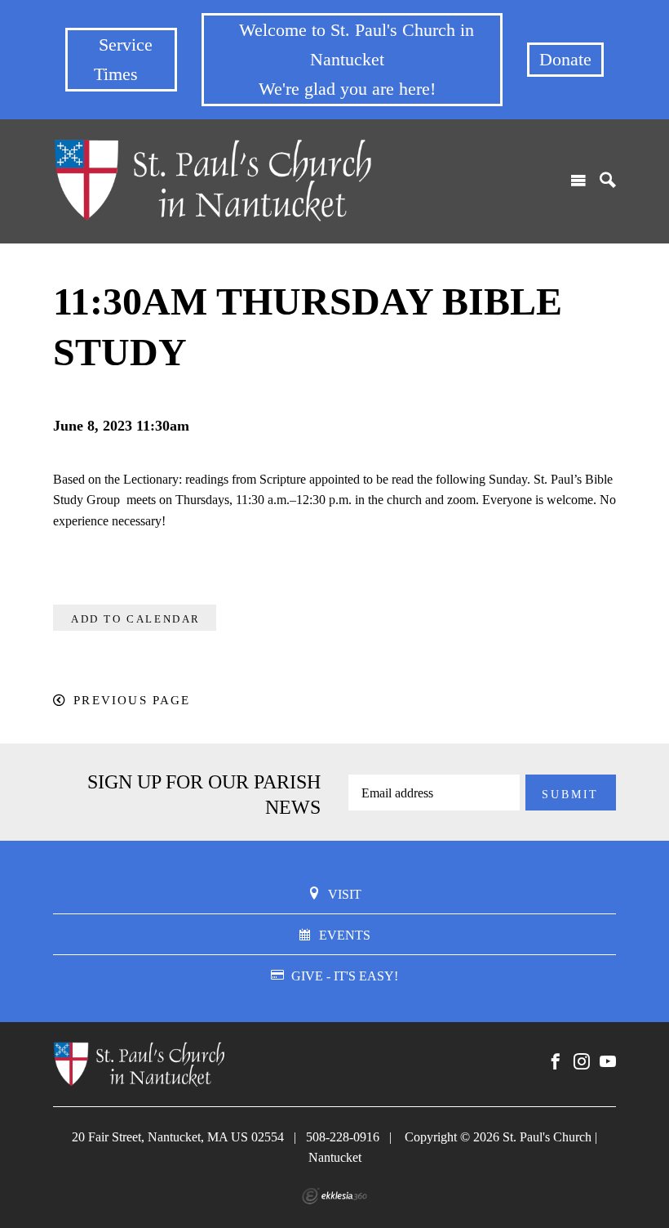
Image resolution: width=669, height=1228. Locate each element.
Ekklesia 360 (334, 1196)
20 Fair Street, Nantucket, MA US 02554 (178, 1137)
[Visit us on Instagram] (582, 1062)
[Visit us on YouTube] (608, 1062)
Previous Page (131, 700)
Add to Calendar (136, 619)
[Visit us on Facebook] (555, 1062)
